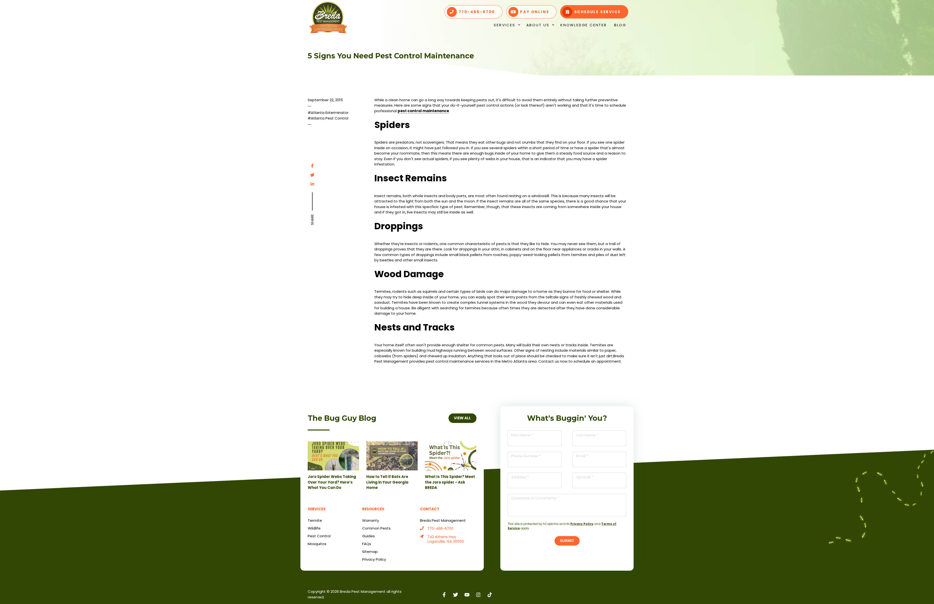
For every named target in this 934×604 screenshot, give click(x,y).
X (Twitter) (455, 594)
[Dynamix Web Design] (614, 592)
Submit (567, 541)
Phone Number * (526, 455)
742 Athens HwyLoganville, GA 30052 (445, 539)
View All (462, 418)
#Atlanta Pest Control (328, 118)
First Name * (522, 435)
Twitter (312, 175)
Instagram (478, 594)
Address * (520, 477)
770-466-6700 (440, 528)
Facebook (312, 165)
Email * (582, 455)
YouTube (467, 594)
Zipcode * (585, 477)
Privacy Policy (581, 524)
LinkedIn (312, 184)
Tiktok (489, 594)
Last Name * (587, 435)
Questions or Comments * (535, 498)
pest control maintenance (423, 110)
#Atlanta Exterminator (328, 112)
